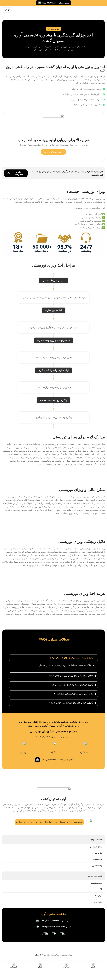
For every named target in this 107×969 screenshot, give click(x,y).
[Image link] (62, 935)
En (9, 10)
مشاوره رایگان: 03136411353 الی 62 (55, 3)
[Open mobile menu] (103, 10)
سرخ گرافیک (40, 955)
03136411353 (54, 920)
